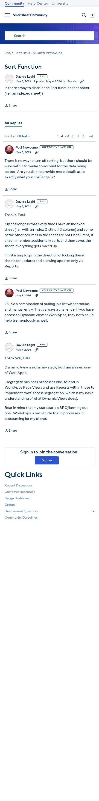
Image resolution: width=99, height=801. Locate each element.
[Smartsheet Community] (30, 15)
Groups (10, 505)
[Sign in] (92, 15)
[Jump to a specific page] (90, 136)
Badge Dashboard (17, 498)
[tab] (13, 123)
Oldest (22, 136)
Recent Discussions (18, 485)
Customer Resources (20, 492)
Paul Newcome (27, 148)
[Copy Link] (82, 81)
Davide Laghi (25, 77)
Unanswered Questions (49, 511)
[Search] (84, 15)
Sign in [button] (47, 460)
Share (11, 105)
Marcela (71, 81)
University (60, 3)
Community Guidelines (21, 517)
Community (14, 3)
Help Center (38, 3)
